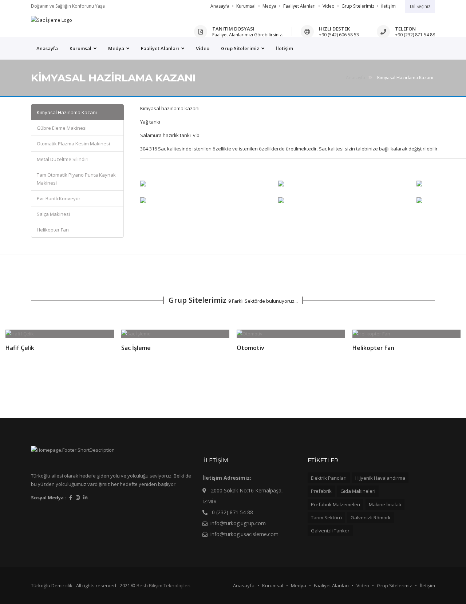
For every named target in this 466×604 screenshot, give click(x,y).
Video (329, 6)
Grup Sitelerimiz (357, 6)
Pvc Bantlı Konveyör (58, 198)
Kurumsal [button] (81, 48)
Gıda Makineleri (357, 491)
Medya (269, 6)
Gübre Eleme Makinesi (62, 128)
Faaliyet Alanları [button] (160, 48)
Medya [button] (116, 48)
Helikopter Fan (53, 229)
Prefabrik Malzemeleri (335, 504)
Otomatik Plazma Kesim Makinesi (73, 143)
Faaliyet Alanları (299, 6)
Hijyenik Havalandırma (380, 478)
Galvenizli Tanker (330, 530)
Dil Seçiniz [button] (420, 6)
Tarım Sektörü (326, 517)
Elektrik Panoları (329, 478)
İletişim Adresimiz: (226, 477)
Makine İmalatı (385, 504)
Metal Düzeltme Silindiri (62, 159)
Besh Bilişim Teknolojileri (163, 585)
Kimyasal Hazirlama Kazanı (67, 112)
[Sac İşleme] (51, 20)
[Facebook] (70, 498)
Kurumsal (246, 6)
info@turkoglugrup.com (238, 523)
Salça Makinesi (53, 214)
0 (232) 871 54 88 (231, 512)
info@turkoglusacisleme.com (244, 534)
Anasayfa (219, 6)
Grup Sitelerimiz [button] (240, 48)
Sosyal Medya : (48, 497)
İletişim (388, 6)
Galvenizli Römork (371, 517)
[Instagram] (78, 498)
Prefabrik (321, 491)
